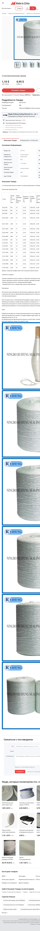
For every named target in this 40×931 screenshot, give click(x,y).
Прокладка (22, 876)
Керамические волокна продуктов (27, 879)
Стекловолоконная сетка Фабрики (13, 905)
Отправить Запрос (18, 90)
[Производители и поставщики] (20, 3)
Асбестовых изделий (8, 879)
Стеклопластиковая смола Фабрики (14, 900)
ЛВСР (3, 876)
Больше (4, 912)
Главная (4, 13)
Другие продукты (24, 883)
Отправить (20, 772)
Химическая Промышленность (16, 13)
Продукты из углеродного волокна (10, 883)
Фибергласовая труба (10, 909)
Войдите (5, 132)
